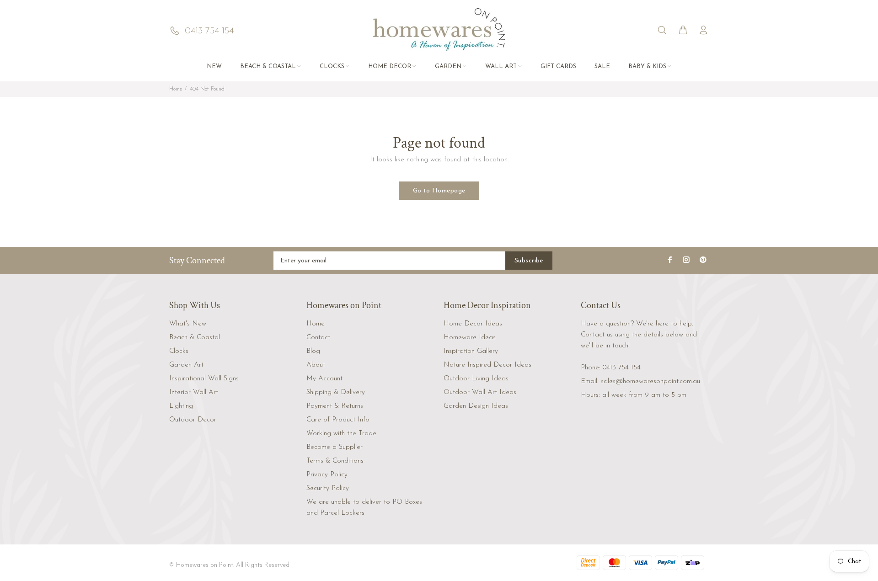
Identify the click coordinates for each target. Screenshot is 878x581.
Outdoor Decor (192, 419)
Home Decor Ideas (473, 323)
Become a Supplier (334, 447)
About (315, 365)
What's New (187, 323)
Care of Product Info (337, 419)
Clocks (178, 351)
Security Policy (327, 488)
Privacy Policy (327, 474)
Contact (318, 337)
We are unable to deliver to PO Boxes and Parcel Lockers (364, 508)
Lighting (181, 406)
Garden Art (186, 365)
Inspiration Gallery (471, 351)
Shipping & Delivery (335, 392)
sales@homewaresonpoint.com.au (650, 381)
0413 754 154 (622, 367)
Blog (313, 351)
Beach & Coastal (194, 337)
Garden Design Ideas (476, 406)
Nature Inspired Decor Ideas (487, 365)
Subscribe (528, 260)
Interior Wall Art (193, 392)
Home (175, 89)
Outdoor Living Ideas (476, 378)
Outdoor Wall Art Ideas (480, 392)
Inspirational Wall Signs (204, 378)
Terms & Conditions (335, 461)
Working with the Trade (341, 433)
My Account (324, 378)
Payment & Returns (334, 406)
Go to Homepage (439, 190)
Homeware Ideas (470, 337)
